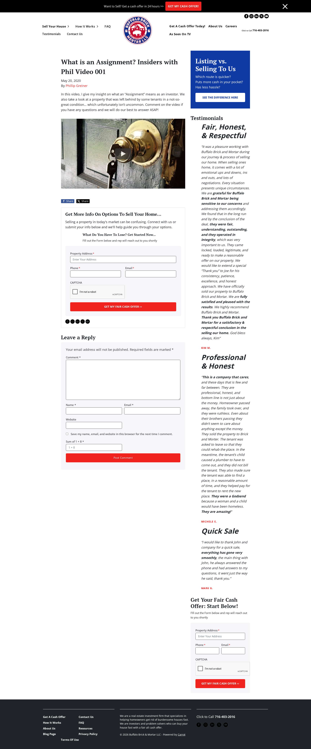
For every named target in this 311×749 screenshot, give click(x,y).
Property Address (82, 253)
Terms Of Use (70, 739)
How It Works (85, 26)
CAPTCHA (76, 282)
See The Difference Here (220, 97)
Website (71, 419)
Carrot (181, 734)
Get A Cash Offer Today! (187, 26)
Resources (85, 728)
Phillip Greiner (76, 86)
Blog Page (49, 734)
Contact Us (75, 34)
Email (129, 268)
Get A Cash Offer (54, 717)
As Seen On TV (180, 34)
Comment (73, 357)
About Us (215, 26)
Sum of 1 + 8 (75, 441)
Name (71, 405)
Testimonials (51, 34)
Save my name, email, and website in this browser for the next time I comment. (122, 434)
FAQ (108, 26)
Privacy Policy (88, 734)
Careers (231, 26)
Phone (75, 268)
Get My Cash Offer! (183, 6)
